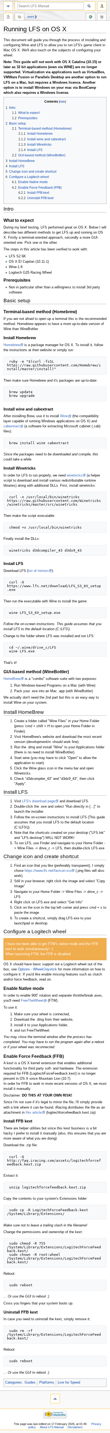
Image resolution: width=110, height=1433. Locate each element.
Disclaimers (75, 1427)
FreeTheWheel (32, 1000)
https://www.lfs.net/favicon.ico (48, 871)
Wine (64, 416)
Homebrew (11, 345)
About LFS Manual (52, 1427)
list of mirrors (38, 571)
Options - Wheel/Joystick (37, 969)
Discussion (19, 17)
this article (34, 1112)
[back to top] (55, 1398)
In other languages (90, 17)
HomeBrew (11, 679)
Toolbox (101, 17)
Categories (13, 1382)
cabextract (11, 426)
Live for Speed (69, 1382)
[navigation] (8, 6)
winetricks (74, 475)
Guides (30, 1382)
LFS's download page (38, 801)
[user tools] (102, 6)
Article (8, 17)
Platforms (46, 1382)
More (31, 16)
